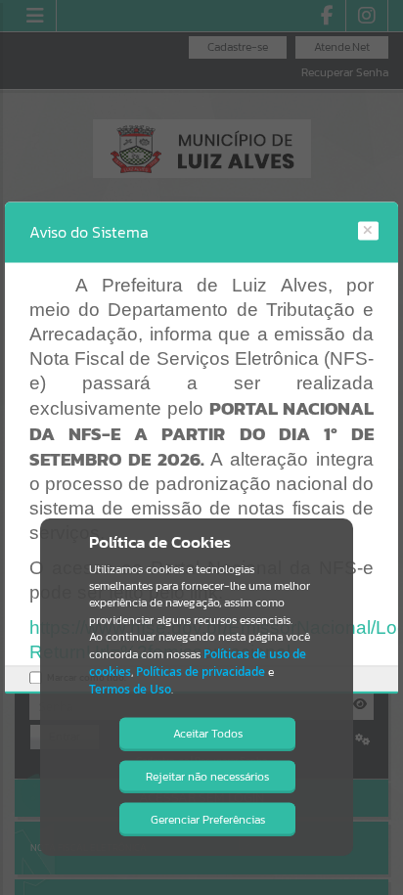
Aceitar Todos (208, 733)
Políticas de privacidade (200, 671)
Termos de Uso (130, 689)
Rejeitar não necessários (207, 776)
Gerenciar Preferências (208, 819)
